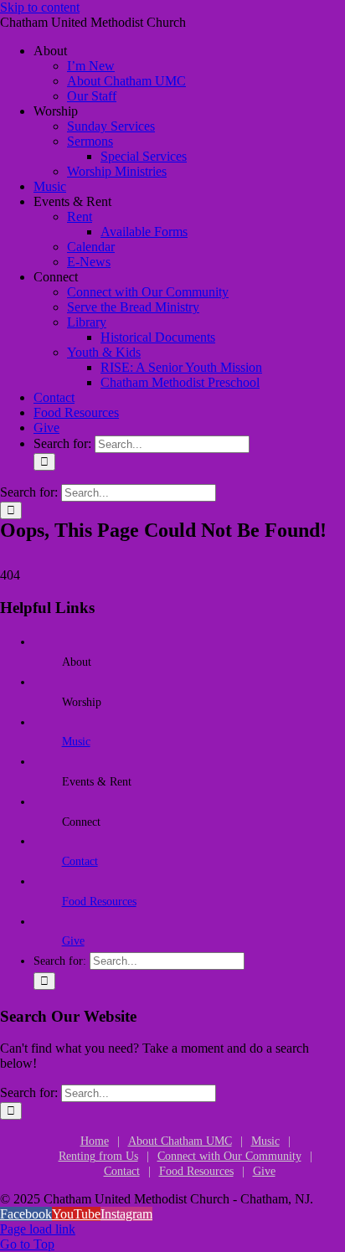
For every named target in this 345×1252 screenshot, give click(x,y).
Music (76, 741)
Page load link (37, 1229)
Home (94, 1141)
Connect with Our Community (229, 1156)
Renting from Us (98, 1156)
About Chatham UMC (180, 1141)
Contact (80, 861)
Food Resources (99, 901)
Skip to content (40, 7)
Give (73, 941)
